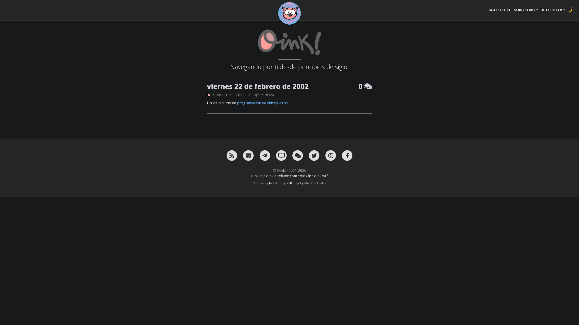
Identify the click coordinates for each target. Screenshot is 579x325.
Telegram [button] (554, 10)
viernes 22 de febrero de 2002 (258, 86)
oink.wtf (321, 175)
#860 (222, 95)
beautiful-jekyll (280, 183)
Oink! (321, 183)
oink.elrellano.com (281, 175)
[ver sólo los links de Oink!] (209, 95)
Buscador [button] (526, 10)
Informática (263, 95)
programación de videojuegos (262, 102)
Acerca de (501, 10)
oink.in (305, 175)
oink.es (257, 175)
